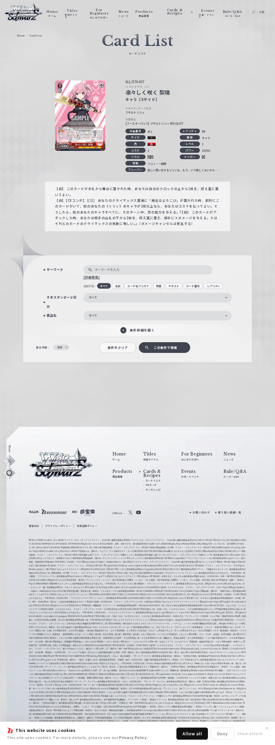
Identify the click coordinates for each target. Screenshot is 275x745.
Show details (250, 733)
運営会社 (34, 525)
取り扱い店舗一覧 (229, 512)
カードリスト (153, 480)
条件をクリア (118, 347)
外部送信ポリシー (87, 525)
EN (262, 12)
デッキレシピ (153, 489)
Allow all (192, 733)
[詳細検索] (92, 277)
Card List (36, 35)
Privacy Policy (133, 737)
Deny (222, 733)
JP (253, 12)
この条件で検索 (165, 347)
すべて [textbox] (93, 297)
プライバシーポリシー (58, 525)
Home (21, 35)
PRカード (151, 485)
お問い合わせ (201, 512)
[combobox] (158, 298)
